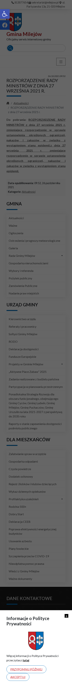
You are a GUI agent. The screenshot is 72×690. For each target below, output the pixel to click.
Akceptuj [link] (17, 677)
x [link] (66, 615)
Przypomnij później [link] (26, 669)
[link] (5, 14)
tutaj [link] (26, 660)
